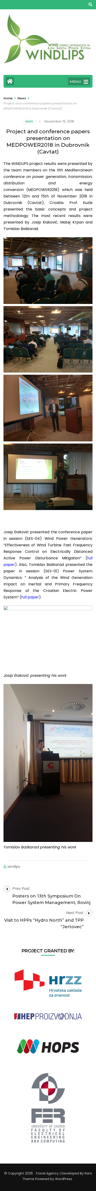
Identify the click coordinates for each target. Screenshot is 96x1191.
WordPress (63, 1179)
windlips (13, 866)
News (29, 121)
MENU (75, 81)
